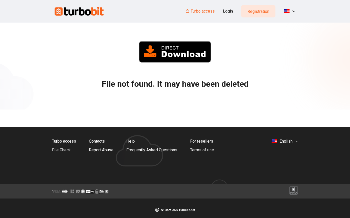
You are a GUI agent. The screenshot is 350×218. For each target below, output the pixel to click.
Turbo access (203, 11)
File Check (61, 149)
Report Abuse (101, 149)
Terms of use (202, 149)
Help (130, 141)
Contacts (97, 141)
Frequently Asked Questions (151, 149)
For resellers (201, 141)
